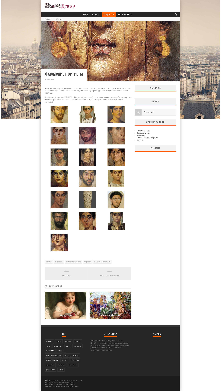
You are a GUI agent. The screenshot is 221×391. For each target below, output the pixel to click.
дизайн (78, 341)
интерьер (77, 346)
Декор (86, 14)
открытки (61, 365)
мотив (64, 360)
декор (59, 341)
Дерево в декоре (143, 133)
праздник (73, 365)
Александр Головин (110, 315)
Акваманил (141, 135)
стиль (61, 370)
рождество (50, 370)
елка (48, 346)
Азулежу (140, 140)
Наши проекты (125, 14)
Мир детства (66, 315)
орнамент (50, 365)
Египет (48, 262)
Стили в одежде (143, 130)
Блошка (96, 14)
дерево (68, 341)
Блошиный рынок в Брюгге (147, 138)
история (61, 351)
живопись (59, 262)
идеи (68, 346)
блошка (49, 341)
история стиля (52, 360)
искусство (50, 351)
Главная (47, 19)
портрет (87, 262)
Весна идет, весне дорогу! (109, 275)
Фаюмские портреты (102, 262)
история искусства (73, 262)
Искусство (108, 14)
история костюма (72, 355)
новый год (75, 360)
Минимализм (66, 275)
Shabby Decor (49, 380)
